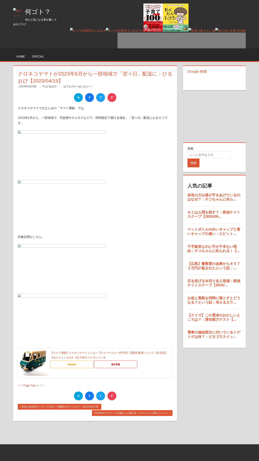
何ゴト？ (38, 11)
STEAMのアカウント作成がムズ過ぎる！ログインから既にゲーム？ (131, 413)
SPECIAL (38, 56)
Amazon (71, 364)
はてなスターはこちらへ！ (78, 86)
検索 (190, 148)
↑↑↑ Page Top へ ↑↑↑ (31, 385)
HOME (21, 56)
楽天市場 (115, 364)
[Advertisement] (182, 40)
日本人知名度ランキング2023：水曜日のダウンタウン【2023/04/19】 (60, 407)
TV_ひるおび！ (50, 86)
